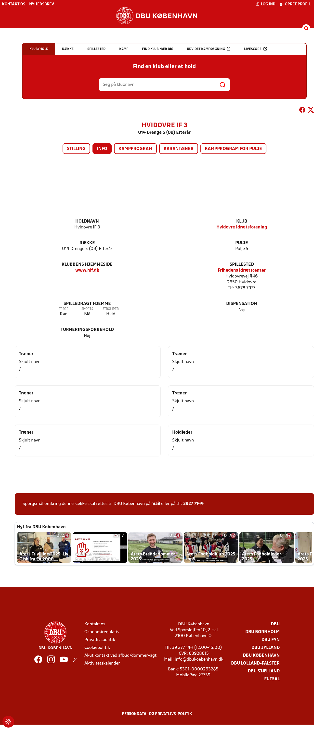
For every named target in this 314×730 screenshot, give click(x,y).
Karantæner (179, 149)
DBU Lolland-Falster (255, 663)
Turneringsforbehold (87, 330)
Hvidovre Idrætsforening (241, 227)
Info (102, 149)
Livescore (253, 49)
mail (155, 504)
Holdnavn (87, 221)
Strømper (111, 309)
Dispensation (241, 304)
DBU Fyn (271, 640)
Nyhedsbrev (41, 4)
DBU (275, 624)
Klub (241, 221)
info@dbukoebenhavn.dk (199, 659)
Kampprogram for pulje (233, 149)
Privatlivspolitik (99, 640)
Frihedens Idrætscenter (242, 270)
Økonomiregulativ (101, 632)
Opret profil (298, 4)
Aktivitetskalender (102, 663)
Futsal (272, 679)
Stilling (76, 149)
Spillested (242, 265)
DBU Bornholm (262, 632)
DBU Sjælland (264, 671)
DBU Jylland (265, 648)
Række (87, 243)
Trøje (63, 309)
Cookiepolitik (97, 648)
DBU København (261, 656)
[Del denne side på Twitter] (311, 111)
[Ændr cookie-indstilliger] (8, 722)
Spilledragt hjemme (87, 304)
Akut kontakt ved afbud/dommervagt (120, 656)
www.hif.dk (87, 270)
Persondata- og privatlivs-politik (157, 714)
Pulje (241, 243)
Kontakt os (13, 4)
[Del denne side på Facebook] (302, 111)
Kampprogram (135, 149)
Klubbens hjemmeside (87, 265)
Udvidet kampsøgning (206, 49)
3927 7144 (193, 504)
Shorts (87, 309)
